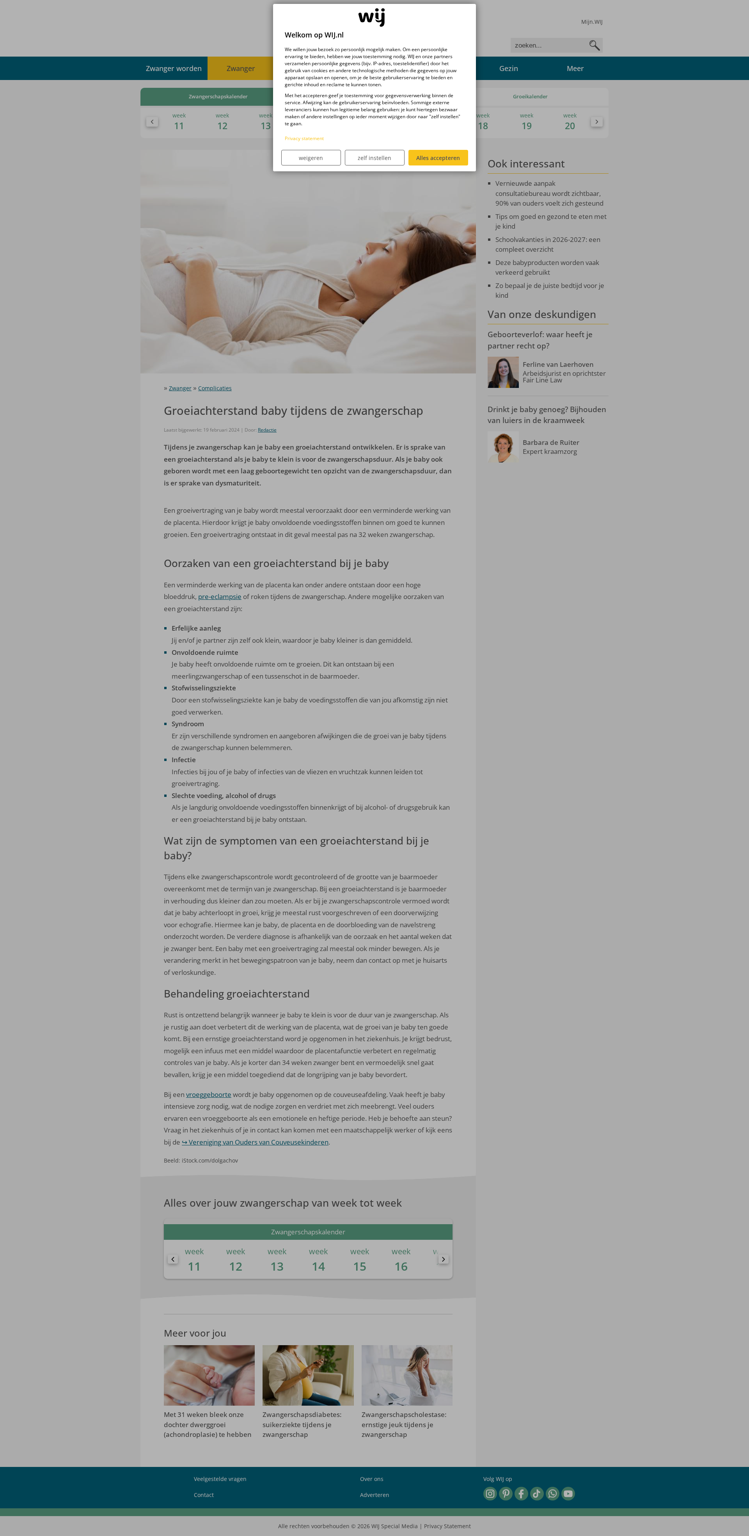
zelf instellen (374, 158)
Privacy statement (304, 138)
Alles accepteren (438, 158)
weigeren (311, 158)
